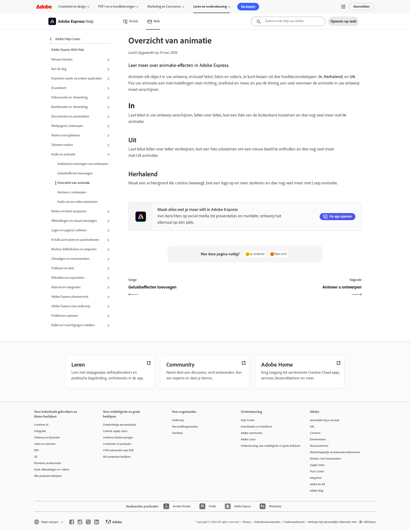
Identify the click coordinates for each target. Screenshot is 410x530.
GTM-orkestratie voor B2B (118, 450)
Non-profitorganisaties (185, 426)
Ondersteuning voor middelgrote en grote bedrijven (268, 445)
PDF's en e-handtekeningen (116, 7)
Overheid (177, 433)
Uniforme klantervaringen (118, 437)
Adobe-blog (316, 490)
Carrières (315, 433)
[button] (343, 6)
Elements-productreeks (47, 463)
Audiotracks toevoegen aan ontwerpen (82, 164)
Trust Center (317, 471)
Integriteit (315, 477)
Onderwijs (178, 420)
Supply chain (317, 465)
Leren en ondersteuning (210, 7)
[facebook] (71, 522)
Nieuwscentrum (319, 445)
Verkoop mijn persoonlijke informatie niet (332, 522)
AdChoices (370, 522)
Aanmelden (361, 7)
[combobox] (288, 21)
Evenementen (318, 439)
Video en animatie (45, 444)
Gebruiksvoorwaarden (267, 522)
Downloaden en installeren (256, 426)
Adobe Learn (248, 439)
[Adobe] (44, 6)
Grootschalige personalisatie (119, 424)
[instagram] (80, 522)
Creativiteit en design (72, 7)
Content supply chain (115, 431)
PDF (36, 450)
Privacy (247, 522)
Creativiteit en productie (117, 444)
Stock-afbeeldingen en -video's (52, 469)
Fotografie (40, 431)
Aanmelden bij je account (324, 420)
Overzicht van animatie (73, 183)
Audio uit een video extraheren (77, 202)
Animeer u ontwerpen (71, 192)
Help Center (248, 420)
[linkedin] (96, 522)
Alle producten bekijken (48, 476)
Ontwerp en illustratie (47, 437)
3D (35, 456)
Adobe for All (317, 484)
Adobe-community (251, 433)
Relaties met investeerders (325, 458)
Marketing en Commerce (164, 7)
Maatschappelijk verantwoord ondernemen (335, 452)
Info (312, 426)
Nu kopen (248, 7)
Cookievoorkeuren (294, 522)
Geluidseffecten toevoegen (75, 173)
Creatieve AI (41, 424)
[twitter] (88, 522)
